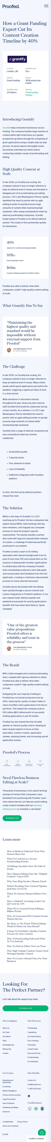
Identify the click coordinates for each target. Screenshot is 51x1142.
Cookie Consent (36, 1139)
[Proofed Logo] (11, 6)
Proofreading (32, 93)
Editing (29, 95)
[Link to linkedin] (29, 1096)
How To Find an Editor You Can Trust (26, 946)
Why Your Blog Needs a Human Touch (26, 882)
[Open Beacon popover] (42, 1133)
